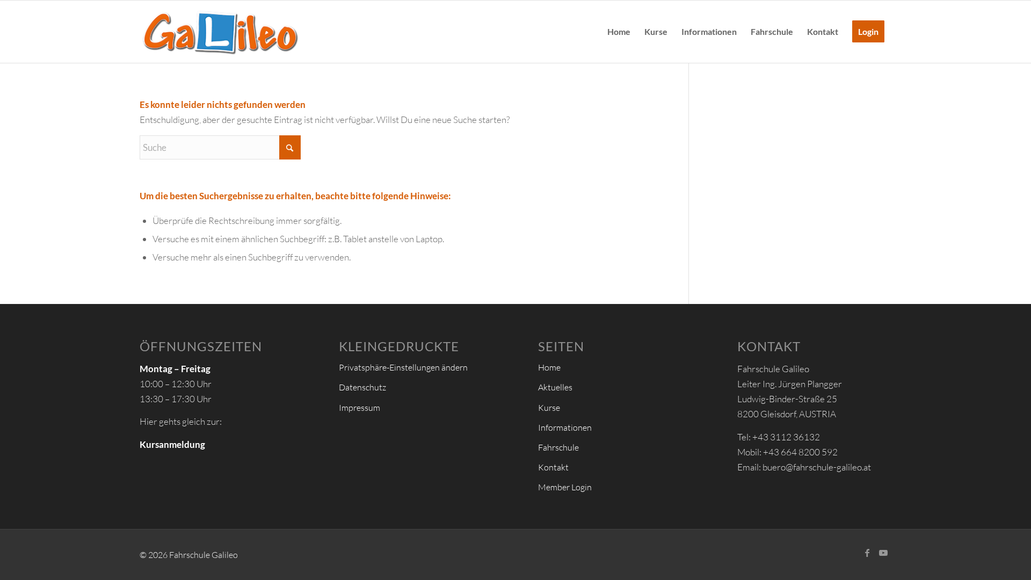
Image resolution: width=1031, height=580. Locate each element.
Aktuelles (555, 387)
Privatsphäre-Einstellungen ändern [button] (403, 367)
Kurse (549, 407)
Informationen (565, 427)
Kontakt (553, 467)
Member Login (565, 487)
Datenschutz (362, 387)
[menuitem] (618, 32)
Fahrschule (558, 447)
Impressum (359, 407)
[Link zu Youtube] (883, 553)
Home (549, 367)
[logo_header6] (220, 32)
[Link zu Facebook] (867, 553)
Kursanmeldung (172, 444)
